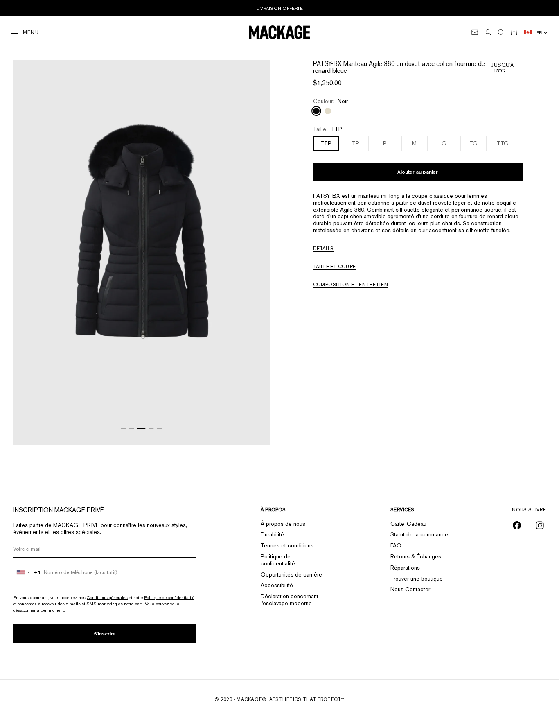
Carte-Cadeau (408, 523)
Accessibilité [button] (277, 585)
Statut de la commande (419, 534)
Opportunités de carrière (291, 574)
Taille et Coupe (334, 266)
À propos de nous (283, 523)
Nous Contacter (410, 589)
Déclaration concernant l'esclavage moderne (289, 599)
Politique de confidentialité (169, 597)
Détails (323, 248)
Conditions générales (107, 597)
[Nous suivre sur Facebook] (517, 525)
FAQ (395, 545)
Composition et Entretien (350, 284)
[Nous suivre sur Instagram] (540, 525)
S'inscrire (105, 634)
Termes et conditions (287, 545)
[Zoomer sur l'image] (253, 424)
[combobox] (27, 572)
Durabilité (272, 534)
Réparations (405, 567)
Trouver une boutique (416, 578)
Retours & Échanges (415, 556)
